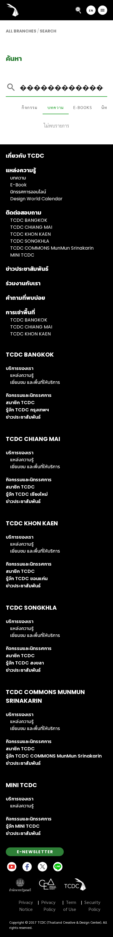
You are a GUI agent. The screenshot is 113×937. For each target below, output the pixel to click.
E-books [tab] (82, 107)
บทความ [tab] (56, 107)
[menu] (102, 10)
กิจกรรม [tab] (29, 107)
